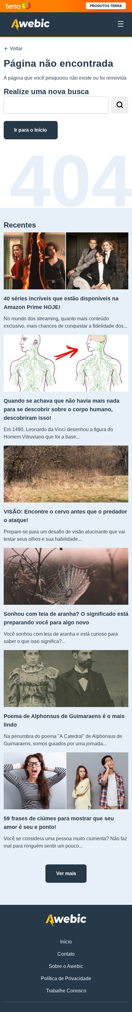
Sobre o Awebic (66, 966)
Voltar (15, 48)
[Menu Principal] (120, 24)
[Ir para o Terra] (18, 5)
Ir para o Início (30, 130)
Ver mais (66, 873)
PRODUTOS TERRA (106, 6)
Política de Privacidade (66, 978)
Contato (66, 954)
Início (66, 941)
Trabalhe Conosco (66, 990)
